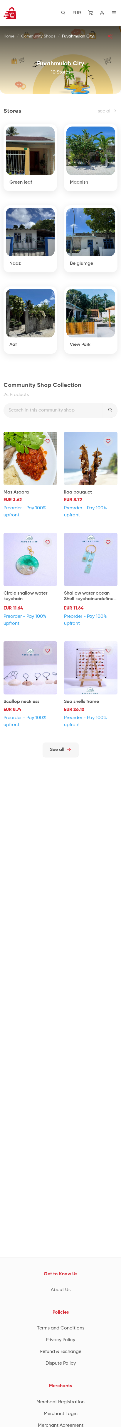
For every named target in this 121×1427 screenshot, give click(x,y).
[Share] (110, 36)
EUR (77, 13)
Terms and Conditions (60, 1328)
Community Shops (38, 36)
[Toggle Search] (63, 13)
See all (57, 749)
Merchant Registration (60, 1402)
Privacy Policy (60, 1340)
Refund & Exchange (60, 1351)
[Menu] (113, 13)
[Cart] (90, 13)
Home (9, 36)
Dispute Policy (61, 1363)
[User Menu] (102, 13)
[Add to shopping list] (47, 441)
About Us (60, 1290)
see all (105, 111)
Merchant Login (61, 1413)
